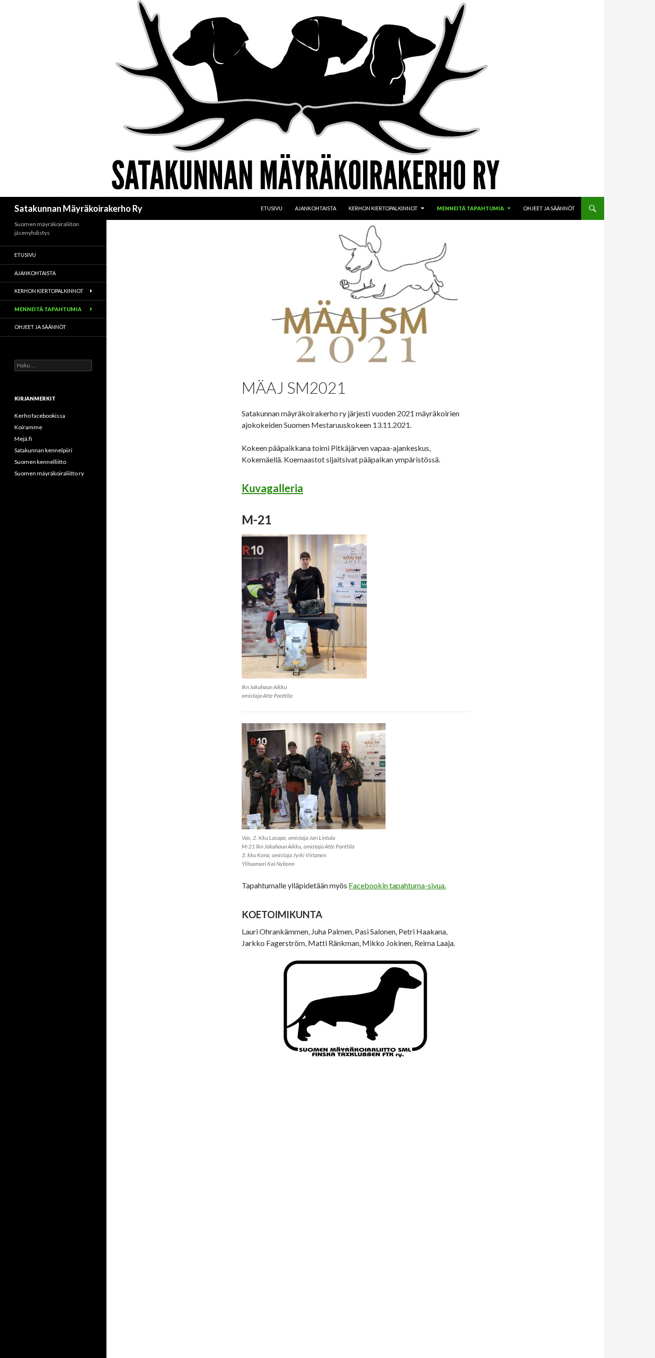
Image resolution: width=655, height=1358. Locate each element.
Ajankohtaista (315, 208)
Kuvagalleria (272, 488)
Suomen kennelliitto (40, 461)
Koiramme (28, 427)
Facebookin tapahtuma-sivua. (397, 885)
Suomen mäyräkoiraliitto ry (49, 473)
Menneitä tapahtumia (470, 208)
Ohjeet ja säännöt (549, 208)
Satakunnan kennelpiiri (43, 450)
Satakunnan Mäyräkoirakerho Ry (78, 208)
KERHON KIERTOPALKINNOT (383, 208)
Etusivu (271, 208)
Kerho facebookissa (39, 415)
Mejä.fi (23, 438)
